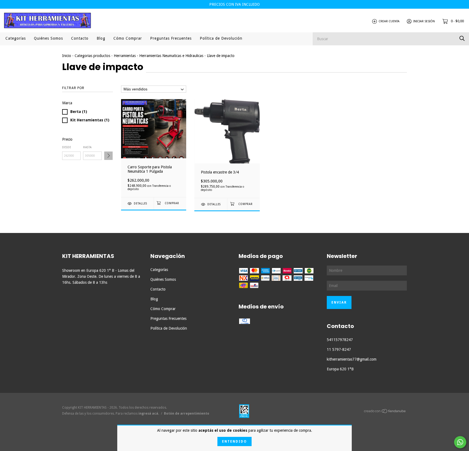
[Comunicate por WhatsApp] (460, 442)
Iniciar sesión (424, 21)
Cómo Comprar (127, 38)
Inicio (66, 55)
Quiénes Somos (48, 38)
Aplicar (108, 156)
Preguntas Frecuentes (171, 38)
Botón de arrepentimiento (186, 413)
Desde (66, 147)
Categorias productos (92, 55)
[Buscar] (462, 38)
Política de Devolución (221, 38)
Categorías (15, 38)
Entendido (234, 441)
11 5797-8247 (339, 349)
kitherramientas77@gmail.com (351, 359)
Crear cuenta (389, 21)
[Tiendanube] (385, 412)
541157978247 (340, 340)
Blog (101, 38)
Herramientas (125, 55)
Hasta (87, 147)
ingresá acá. (148, 413)
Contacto (79, 38)
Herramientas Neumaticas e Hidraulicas (171, 55)
